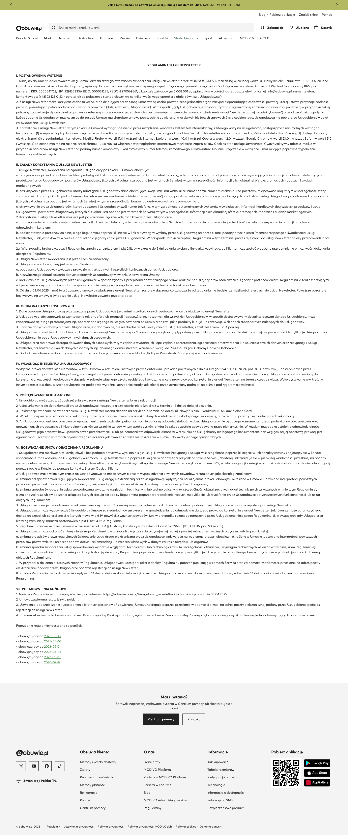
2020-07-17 (52, 662)
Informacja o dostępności (225, 792)
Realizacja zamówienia (97, 777)
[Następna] (337, 5)
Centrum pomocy (93, 808)
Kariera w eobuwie (157, 785)
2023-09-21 (52, 646)
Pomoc (327, 14)
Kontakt (86, 800)
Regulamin (53, 826)
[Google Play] (317, 763)
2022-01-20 (52, 657)
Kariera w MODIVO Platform (165, 777)
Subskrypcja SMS (220, 800)
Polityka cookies (186, 826)
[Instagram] (21, 766)
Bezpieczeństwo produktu (226, 808)
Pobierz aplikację (282, 14)
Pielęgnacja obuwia (222, 777)
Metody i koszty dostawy (98, 762)
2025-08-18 (52, 636)
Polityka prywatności (111, 826)
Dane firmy (152, 762)
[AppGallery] (317, 783)
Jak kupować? (217, 762)
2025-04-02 (52, 641)
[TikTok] (59, 766)
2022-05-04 (52, 652)
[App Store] (317, 773)
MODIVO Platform (157, 770)
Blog (262, 14)
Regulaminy (152, 808)
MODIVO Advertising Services (166, 800)
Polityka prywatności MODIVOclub (150, 826)
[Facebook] (47, 766)
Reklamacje (88, 792)
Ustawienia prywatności (79, 826)
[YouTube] (34, 766)
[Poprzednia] (11, 5)
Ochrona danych (210, 826)
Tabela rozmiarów (220, 770)
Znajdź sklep (308, 14)
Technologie (216, 785)
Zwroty (85, 770)
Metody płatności (93, 785)
